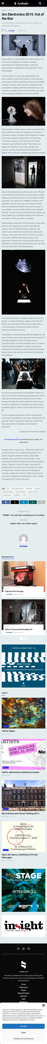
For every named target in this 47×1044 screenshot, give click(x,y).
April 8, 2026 (6, 775)
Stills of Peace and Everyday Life (18, 629)
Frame (23, 990)
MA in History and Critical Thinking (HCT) (20, 813)
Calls (6, 726)
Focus (7, 588)
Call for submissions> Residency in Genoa (20, 772)
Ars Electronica (17, 488)
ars (8, 488)
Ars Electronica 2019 (11, 439)
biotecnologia (21, 492)
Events (7, 626)
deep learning (34, 492)
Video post (23, 987)
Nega (23, 1032)
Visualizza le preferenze (24, 1039)
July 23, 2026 (6, 734)
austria (37, 488)
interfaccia (7, 495)
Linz (24, 495)
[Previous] (21, 638)
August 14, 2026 (19, 594)
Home (3, 10)
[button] (43, 1005)
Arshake (12, 31)
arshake (29, 488)
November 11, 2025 (8, 816)
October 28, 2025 (8, 860)
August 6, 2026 (18, 632)
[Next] (25, 638)
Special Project (23, 993)
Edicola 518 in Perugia (14, 591)
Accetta (23, 1026)
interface (17, 495)
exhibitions (10, 10)
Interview (23, 996)
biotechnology (8, 492)
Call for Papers (8, 731)
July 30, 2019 (22, 31)
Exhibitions (23, 1002)
